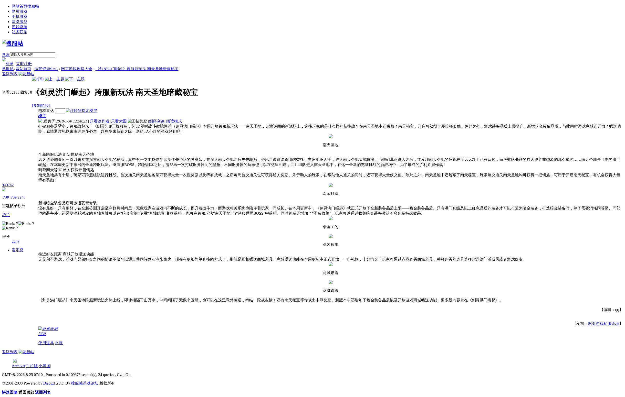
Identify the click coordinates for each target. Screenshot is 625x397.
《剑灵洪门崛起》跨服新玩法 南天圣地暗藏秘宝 (136, 69)
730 (6, 197)
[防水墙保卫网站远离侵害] (15, 361)
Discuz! (49, 383)
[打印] (38, 79)
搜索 (6, 55)
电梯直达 (46, 111)
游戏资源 (19, 27)
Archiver (18, 366)
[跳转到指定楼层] (81, 111)
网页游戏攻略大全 (76, 69)
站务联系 (19, 32)
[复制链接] (41, 105)
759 (14, 197)
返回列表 (10, 74)
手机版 (32, 366)
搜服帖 (8, 69)
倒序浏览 (157, 121)
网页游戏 (19, 11)
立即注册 (24, 64)
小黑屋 (44, 366)
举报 (59, 343)
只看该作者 (99, 121)
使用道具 (46, 343)
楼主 (42, 116)
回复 (42, 334)
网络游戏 (19, 22)
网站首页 (25, 6)
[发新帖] (26, 74)
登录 (9, 64)
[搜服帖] (12, 43)
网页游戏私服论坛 (603, 323)
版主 (6, 215)
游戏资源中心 (46, 69)
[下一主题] (75, 79)
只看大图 (119, 121)
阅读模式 (174, 121)
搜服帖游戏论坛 (84, 383)
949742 (8, 185)
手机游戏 (19, 16)
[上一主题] (54, 79)
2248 (21, 197)
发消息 (17, 250)
